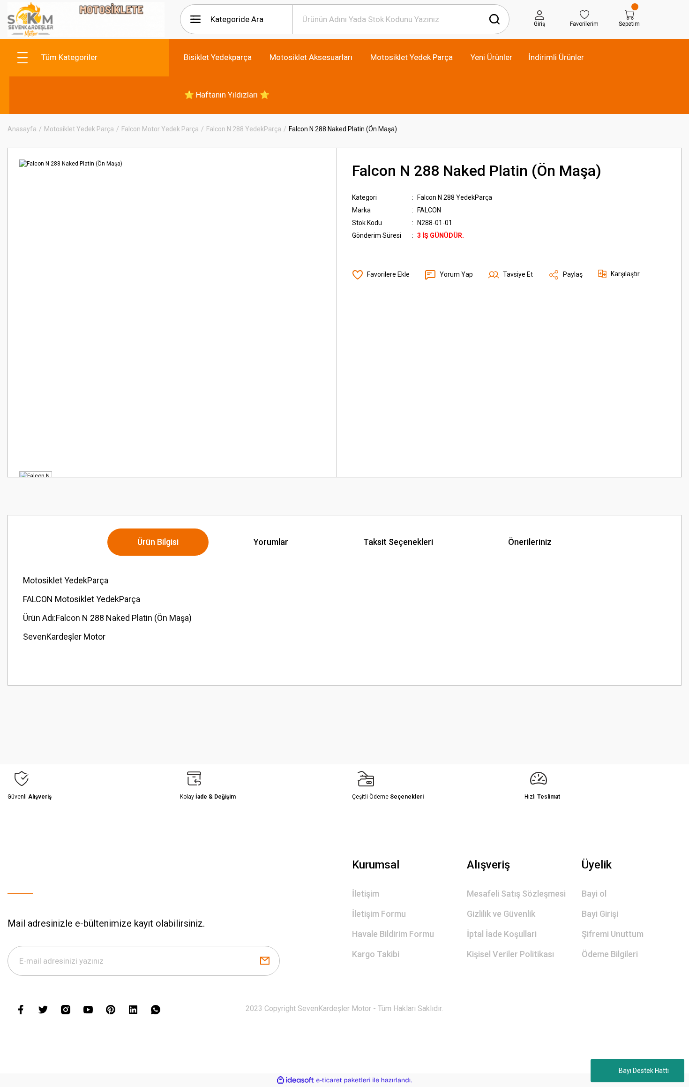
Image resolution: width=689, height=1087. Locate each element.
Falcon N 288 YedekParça (454, 197)
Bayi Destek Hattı (644, 1070)
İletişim (365, 893)
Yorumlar (271, 542)
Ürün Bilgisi (158, 542)
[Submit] (265, 961)
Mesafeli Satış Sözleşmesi (516, 893)
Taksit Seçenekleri (398, 542)
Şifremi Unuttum (613, 934)
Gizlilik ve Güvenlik (501, 914)
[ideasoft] (295, 1080)
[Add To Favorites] (381, 274)
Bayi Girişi (600, 914)
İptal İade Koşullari (502, 934)
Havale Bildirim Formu (393, 934)
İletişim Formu (379, 914)
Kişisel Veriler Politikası (510, 954)
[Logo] (86, 19)
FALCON (429, 210)
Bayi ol (594, 893)
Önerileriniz (530, 542)
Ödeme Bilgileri (610, 954)
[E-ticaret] (343, 1080)
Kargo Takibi (375, 954)
